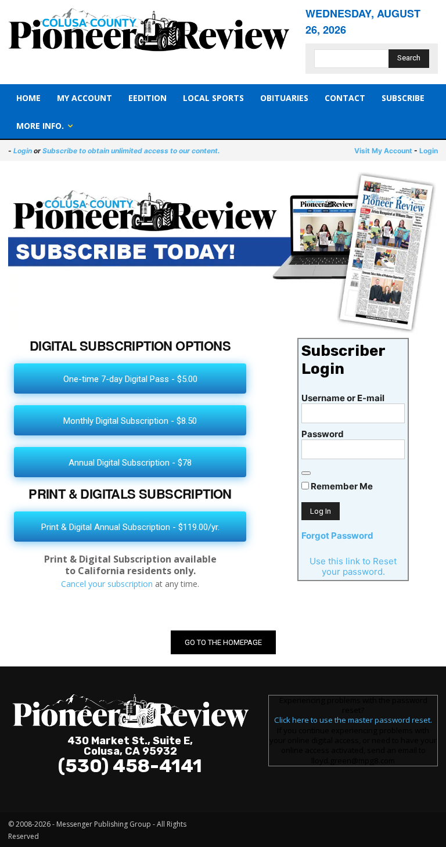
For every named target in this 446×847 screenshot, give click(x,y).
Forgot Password (337, 535)
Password (322, 433)
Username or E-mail (342, 397)
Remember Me (341, 486)
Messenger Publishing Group (103, 824)
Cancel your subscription (107, 583)
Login (22, 150)
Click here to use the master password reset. (353, 720)
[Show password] (306, 473)
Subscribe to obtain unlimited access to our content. (131, 150)
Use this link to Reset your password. (353, 566)
